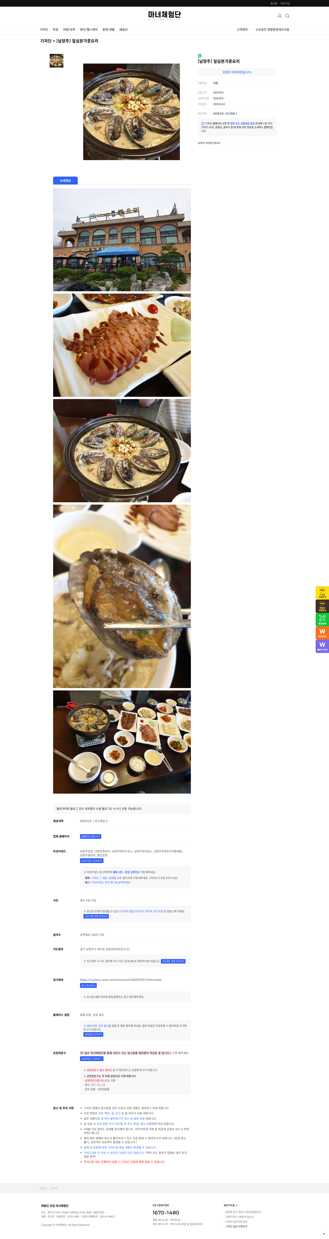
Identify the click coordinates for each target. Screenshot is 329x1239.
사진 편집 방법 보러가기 (96, 916)
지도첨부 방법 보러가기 (173, 961)
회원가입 (285, 3)
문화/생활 (108, 29)
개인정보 (43, 1188)
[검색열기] (287, 16)
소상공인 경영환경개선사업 (272, 29)
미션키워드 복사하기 (91, 860)
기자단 (44, 29)
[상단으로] (323, 1233)
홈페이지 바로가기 (90, 836)
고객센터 (242, 29)
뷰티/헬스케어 (89, 29)
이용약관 (54, 1188)
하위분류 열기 (250, 29)
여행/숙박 (69, 29)
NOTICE (230, 1205)
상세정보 (65, 180)
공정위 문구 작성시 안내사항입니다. (244, 1212)
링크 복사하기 (88, 985)
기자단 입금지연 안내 (236, 1221)
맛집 (55, 29)
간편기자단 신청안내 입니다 (240, 1217)
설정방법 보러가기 (93, 1034)
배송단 (123, 29)
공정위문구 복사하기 (91, 1058)
